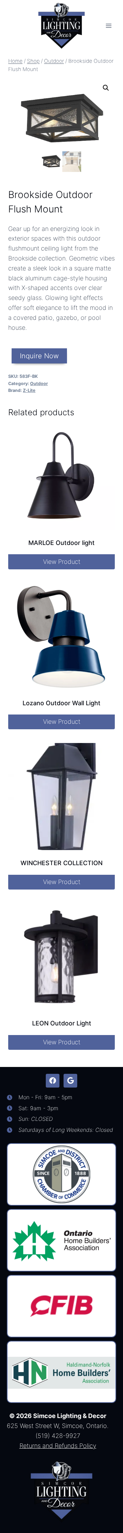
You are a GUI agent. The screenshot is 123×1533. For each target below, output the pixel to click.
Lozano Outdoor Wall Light (61, 703)
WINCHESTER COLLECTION (61, 863)
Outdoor (39, 383)
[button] (106, 88)
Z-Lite (29, 390)
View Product (61, 561)
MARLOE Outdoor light (61, 542)
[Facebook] (52, 1081)
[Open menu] (108, 25)
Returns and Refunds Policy (57, 1445)
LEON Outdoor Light (61, 1023)
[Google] (70, 1081)
